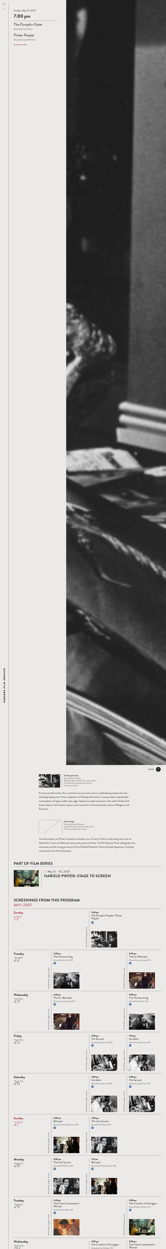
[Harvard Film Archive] (4, 685)
